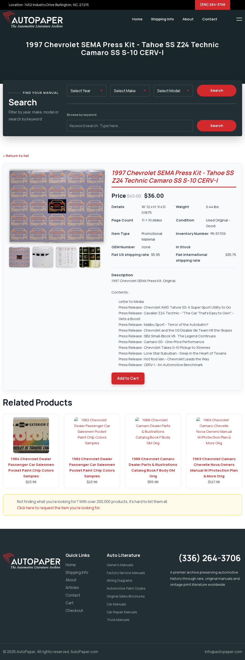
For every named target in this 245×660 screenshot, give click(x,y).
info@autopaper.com (223, 651)
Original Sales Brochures (126, 596)
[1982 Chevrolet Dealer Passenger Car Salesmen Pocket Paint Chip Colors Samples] (92, 435)
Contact (209, 19)
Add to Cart (128, 378)
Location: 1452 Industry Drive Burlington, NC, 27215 (48, 4)
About (188, 19)
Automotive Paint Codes (126, 588)
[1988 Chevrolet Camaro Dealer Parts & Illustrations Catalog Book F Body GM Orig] (153, 435)
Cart (69, 602)
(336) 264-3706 (212, 4)
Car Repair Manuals (122, 612)
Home (137, 19)
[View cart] (225, 19)
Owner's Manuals (120, 565)
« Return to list (16, 155)
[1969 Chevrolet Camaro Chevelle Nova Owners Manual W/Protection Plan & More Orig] (214, 435)
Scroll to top (11, 331)
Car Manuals (116, 604)
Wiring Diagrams (119, 580)
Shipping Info (162, 19)
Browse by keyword (81, 115)
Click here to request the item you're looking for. (59, 507)
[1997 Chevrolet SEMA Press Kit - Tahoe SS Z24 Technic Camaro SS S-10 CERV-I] (19, 257)
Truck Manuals (118, 619)
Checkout (74, 610)
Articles (72, 587)
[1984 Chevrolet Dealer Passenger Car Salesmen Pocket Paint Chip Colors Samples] (31, 435)
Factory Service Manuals (126, 572)
